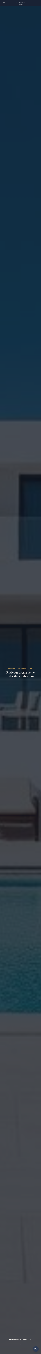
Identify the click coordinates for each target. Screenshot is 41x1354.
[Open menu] (4, 3)
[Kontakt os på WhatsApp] (36, 1349)
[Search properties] (37, 3)
